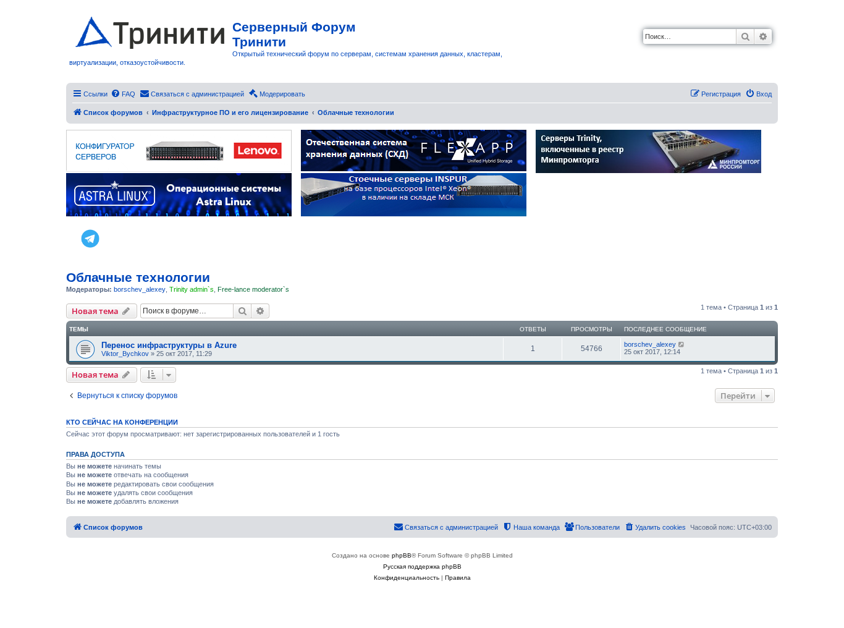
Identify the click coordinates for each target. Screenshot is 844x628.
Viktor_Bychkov (125, 353)
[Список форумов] (150, 30)
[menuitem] (123, 94)
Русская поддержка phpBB (422, 566)
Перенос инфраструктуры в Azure (169, 345)
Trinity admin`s (191, 289)
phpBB (401, 555)
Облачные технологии (138, 277)
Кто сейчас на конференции (122, 422)
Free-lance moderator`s (253, 289)
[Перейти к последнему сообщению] (682, 344)
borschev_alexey (140, 289)
